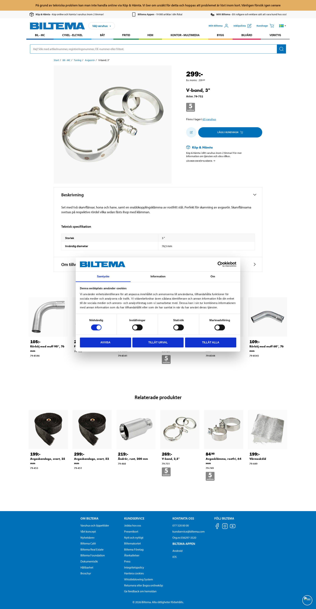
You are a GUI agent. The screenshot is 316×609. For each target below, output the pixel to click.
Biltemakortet (132, 543)
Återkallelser (131, 555)
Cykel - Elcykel (72, 35)
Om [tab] (212, 276)
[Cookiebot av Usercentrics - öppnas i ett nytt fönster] (220, 264)
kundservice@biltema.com (188, 531)
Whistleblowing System (138, 579)
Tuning (77, 60)
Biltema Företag (134, 549)
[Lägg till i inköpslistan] (191, 132)
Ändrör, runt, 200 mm (133, 459)
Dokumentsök (89, 561)
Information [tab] (158, 276)
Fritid (126, 35)
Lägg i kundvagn (227, 132)
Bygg (220, 35)
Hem (150, 35)
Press (127, 561)
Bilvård (246, 35)
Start (56, 60)
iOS (174, 557)
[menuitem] (40, 35)
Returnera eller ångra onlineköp (143, 585)
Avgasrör (90, 60)
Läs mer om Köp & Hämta (199, 160)
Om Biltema (89, 518)
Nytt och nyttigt (133, 537)
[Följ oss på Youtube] (233, 528)
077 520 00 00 (180, 525)
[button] (282, 25)
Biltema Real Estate (92, 549)
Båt (102, 35)
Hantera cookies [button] (134, 573)
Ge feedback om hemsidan (140, 591)
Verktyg (275, 35)
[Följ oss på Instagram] (225, 526)
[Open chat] (307, 600)
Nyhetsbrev (87, 537)
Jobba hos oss (132, 525)
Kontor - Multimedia (185, 35)
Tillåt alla (210, 342)
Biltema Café (88, 543)
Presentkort (131, 531)
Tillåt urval (158, 342)
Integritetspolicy (134, 567)
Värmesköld (257, 459)
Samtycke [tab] (103, 276)
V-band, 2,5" (171, 459)
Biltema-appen (183, 544)
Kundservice (134, 518)
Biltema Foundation (92, 555)
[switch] (137, 327)
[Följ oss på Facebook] (217, 526)
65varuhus (209, 119)
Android (177, 551)
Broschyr (85, 573)
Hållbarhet (86, 567)
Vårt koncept (88, 531)
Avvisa (105, 342)
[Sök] (281, 49)
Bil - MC (40, 35)
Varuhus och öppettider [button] (94, 525)
